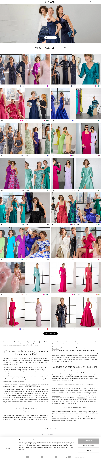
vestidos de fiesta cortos (33, 367)
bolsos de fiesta (82, 397)
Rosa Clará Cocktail (29, 419)
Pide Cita (96, 2)
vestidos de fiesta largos (12, 376)
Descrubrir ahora (50, 37)
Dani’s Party (55, 349)
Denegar (89, 450)
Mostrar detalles (79, 457)
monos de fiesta (31, 384)
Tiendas (79, 2)
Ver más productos (50, 333)
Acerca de (85, 2)
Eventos (73, 2)
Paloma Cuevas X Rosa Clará (80, 355)
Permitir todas (88, 440)
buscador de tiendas (70, 420)
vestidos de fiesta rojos (33, 393)
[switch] (43, 457)
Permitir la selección (88, 445)
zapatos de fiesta (76, 390)
